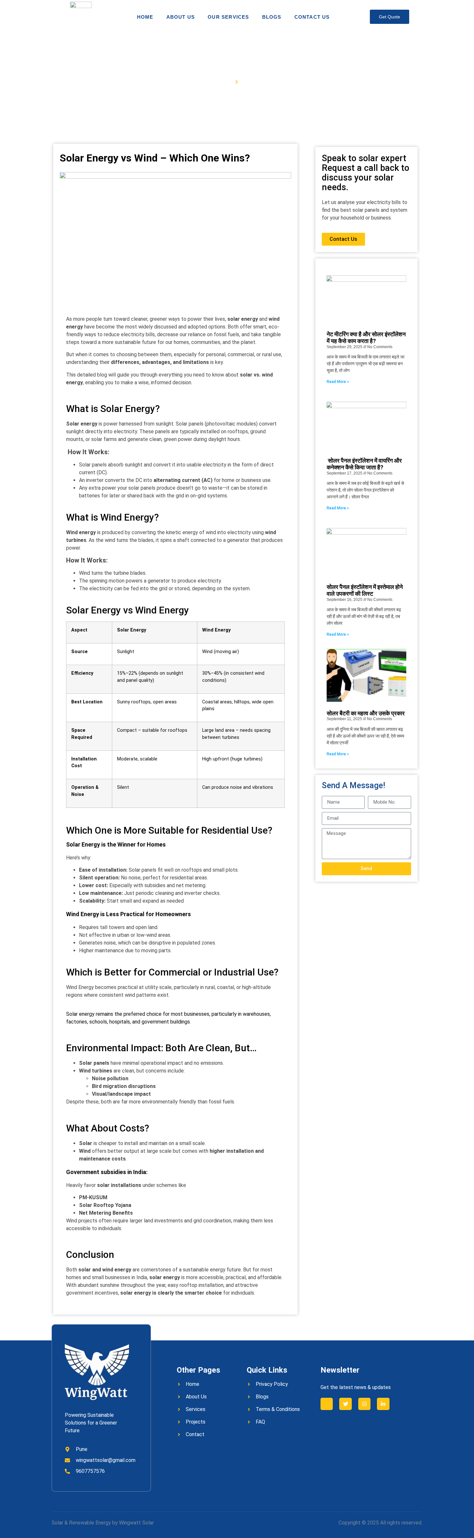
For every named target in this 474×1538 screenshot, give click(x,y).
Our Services (228, 17)
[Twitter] (345, 1404)
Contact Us (312, 17)
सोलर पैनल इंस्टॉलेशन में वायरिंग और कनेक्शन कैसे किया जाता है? (364, 464)
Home (145, 17)
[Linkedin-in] (383, 1404)
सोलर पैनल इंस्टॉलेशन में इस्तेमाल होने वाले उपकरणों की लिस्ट (365, 590)
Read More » (338, 381)
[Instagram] (364, 1404)
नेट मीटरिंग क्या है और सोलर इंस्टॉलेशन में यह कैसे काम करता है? (366, 338)
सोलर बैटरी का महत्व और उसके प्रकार (366, 713)
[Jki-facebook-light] (327, 1404)
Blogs (271, 17)
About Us (180, 17)
